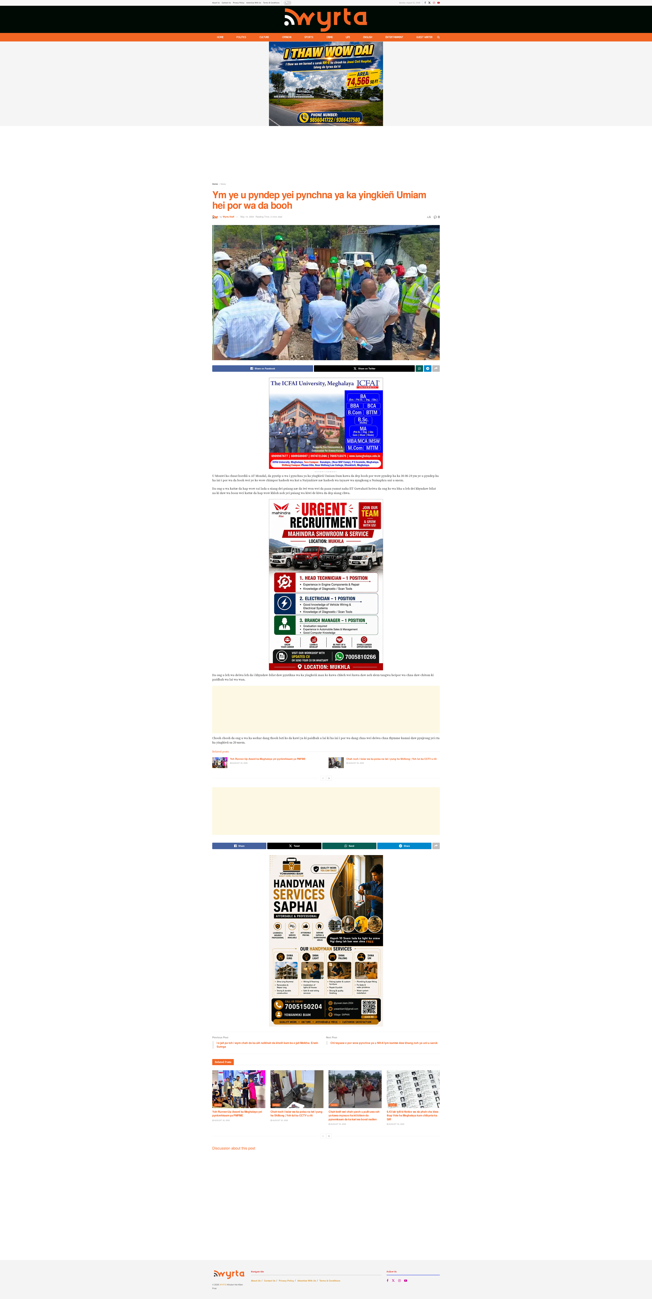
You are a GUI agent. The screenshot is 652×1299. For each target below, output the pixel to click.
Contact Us (226, 2)
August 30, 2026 (240, 763)
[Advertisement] (326, 155)
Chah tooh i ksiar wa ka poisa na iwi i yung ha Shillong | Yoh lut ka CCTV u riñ (391, 758)
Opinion (286, 37)
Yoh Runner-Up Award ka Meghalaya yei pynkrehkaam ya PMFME (267, 758)
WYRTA (223, 1284)
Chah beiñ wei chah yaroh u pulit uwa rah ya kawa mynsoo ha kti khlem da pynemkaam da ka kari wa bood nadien (354, 1115)
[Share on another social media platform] (436, 368)
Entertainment (394, 37)
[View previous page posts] (322, 778)
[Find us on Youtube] (438, 3)
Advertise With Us (253, 2)
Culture (264, 37)
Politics (241, 37)
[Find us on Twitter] (429, 3)
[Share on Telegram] (427, 368)
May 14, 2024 (247, 216)
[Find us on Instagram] (434, 3)
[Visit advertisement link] (326, 84)
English (367, 37)
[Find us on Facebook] (425, 3)
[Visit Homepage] (326, 19)
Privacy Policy (238, 2)
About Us (216, 2)
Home (220, 37)
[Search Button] (438, 37)
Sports (308, 37)
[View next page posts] (329, 778)
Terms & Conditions (271, 2)
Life (348, 37)
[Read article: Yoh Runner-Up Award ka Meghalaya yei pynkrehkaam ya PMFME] (220, 762)
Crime (330, 37)
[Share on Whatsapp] (419, 368)
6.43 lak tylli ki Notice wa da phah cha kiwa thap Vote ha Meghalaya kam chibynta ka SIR (412, 1115)
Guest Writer (424, 37)
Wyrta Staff (228, 216)
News (223, 183)
